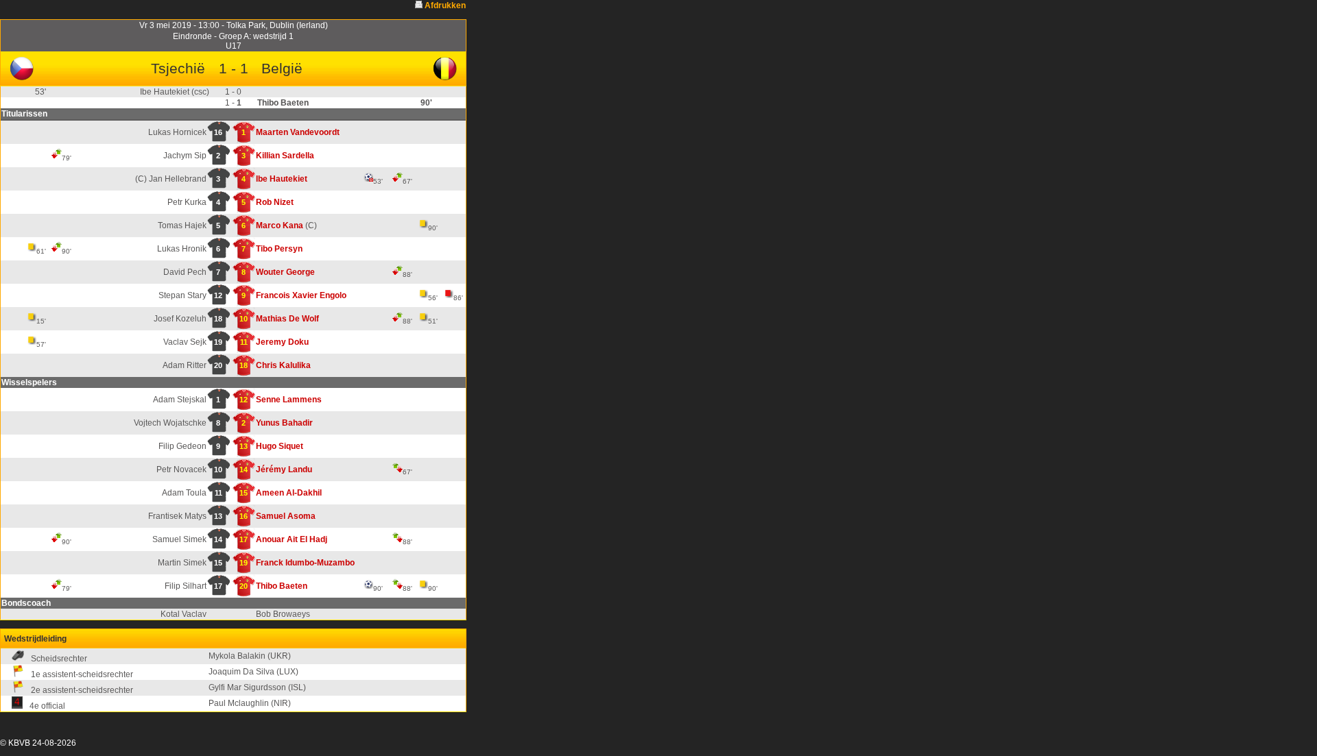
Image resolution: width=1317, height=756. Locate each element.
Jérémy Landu (284, 469)
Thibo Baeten (281, 586)
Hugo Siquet (279, 446)
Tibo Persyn (279, 249)
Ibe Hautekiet (281, 179)
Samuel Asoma (286, 516)
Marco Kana (279, 225)
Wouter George (285, 272)
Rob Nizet (275, 202)
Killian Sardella (285, 155)
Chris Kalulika (283, 365)
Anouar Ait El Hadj (291, 539)
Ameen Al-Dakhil (289, 493)
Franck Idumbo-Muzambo (305, 563)
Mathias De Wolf (287, 319)
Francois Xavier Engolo (301, 295)
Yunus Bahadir (284, 423)
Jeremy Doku (282, 342)
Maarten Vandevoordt (298, 132)
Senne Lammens (289, 399)
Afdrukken (445, 5)
